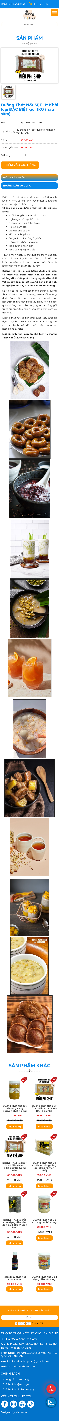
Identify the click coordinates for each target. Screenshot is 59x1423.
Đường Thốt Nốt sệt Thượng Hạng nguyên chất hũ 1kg (15, 1108)
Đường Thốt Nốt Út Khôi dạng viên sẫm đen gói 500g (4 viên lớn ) (14, 1223)
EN (46, 4)
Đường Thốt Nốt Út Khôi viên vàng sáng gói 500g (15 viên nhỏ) (44, 1166)
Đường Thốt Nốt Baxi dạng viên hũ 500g (44, 1278)
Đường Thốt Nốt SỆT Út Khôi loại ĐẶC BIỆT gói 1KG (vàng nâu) (14, 1166)
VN (41, 4)
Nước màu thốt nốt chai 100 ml (14, 1278)
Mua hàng (15, 1126)
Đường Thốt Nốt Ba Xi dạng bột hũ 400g (44, 1221)
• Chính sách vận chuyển (15, 1384)
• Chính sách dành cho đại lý (17, 1389)
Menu (54, 12)
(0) (34, 4)
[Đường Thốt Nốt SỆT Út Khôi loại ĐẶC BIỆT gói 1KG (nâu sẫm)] (29, 65)
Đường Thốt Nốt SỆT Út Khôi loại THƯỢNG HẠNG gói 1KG (44, 1108)
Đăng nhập (19, 4)
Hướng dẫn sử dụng (17, 185)
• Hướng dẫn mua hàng (15, 1379)
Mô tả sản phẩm (14, 177)
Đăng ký (5, 4)
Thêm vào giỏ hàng (20, 165)
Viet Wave (21, 1412)
